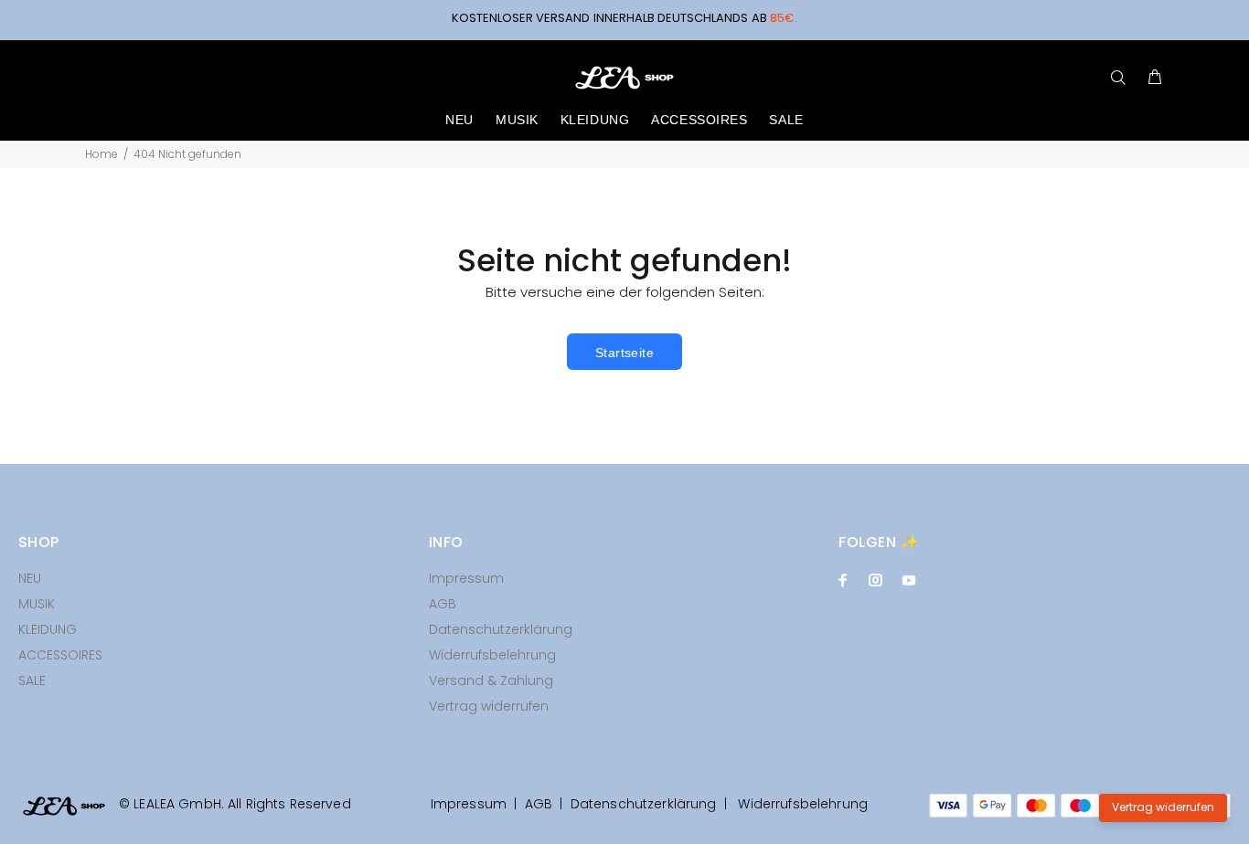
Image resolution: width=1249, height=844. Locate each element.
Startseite (624, 352)
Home (101, 154)
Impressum (466, 578)
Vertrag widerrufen (489, 706)
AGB (442, 604)
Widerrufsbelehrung (492, 655)
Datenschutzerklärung (500, 629)
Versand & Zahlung (491, 680)
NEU (29, 578)
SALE (32, 680)
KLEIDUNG (47, 629)
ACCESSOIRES (60, 655)
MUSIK (36, 604)
